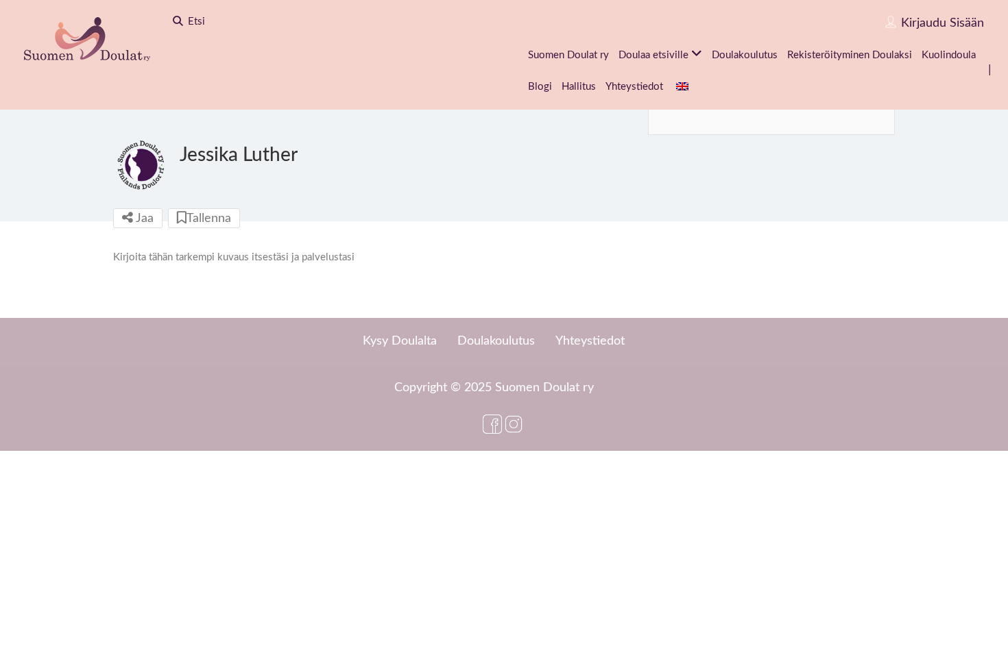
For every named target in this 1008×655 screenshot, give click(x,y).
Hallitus (579, 87)
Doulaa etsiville (653, 55)
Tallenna (209, 218)
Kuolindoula (949, 55)
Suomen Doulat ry (568, 55)
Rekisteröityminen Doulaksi (849, 55)
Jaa (143, 218)
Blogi (540, 87)
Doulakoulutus (745, 55)
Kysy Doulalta (400, 341)
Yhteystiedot (634, 87)
